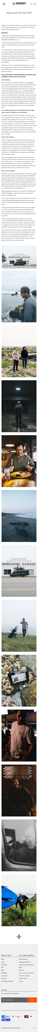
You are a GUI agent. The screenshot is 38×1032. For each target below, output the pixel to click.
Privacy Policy (23, 978)
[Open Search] (31, 4)
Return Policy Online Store (26, 965)
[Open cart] (35, 4)
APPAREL (4, 973)
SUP (2, 967)
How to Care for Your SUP (26, 973)
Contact (21, 981)
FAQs (20, 967)
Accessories (4, 975)
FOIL (2, 970)
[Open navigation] (5, 4)
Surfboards (4, 965)
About (3, 962)
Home (2, 959)
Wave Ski (3, 978)
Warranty (21, 970)
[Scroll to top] (34, 1028)
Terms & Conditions (24, 975)
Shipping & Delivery (24, 962)
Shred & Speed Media (7, 981)
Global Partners (23, 959)
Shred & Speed (16, 1028)
